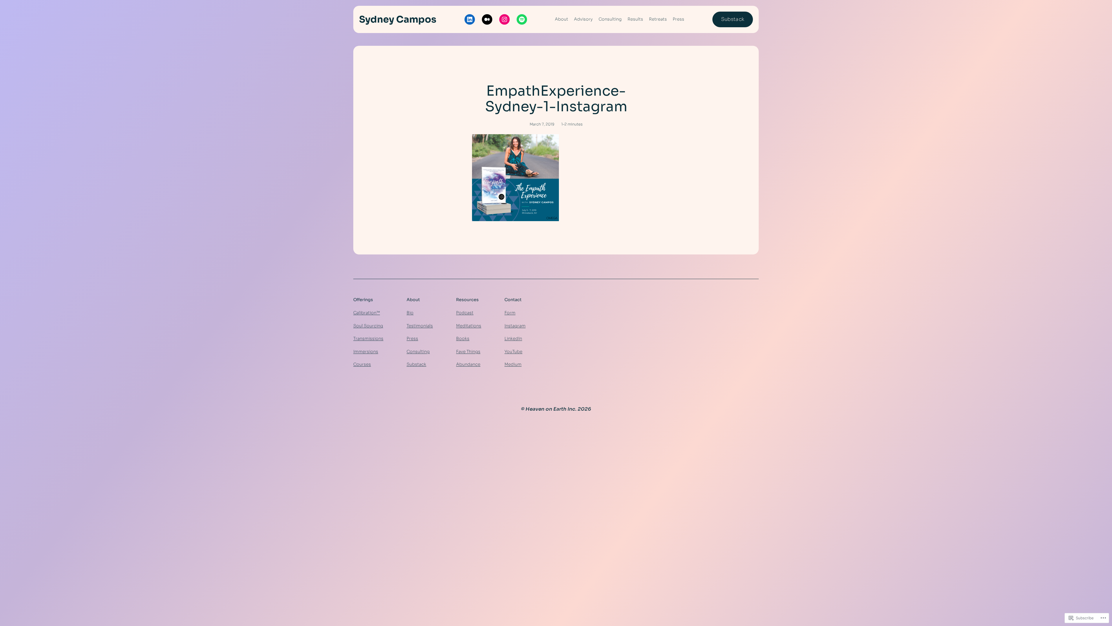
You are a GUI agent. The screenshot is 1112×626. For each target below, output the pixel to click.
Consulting (418, 351)
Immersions (365, 351)
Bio (410, 312)
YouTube (513, 351)
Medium (513, 364)
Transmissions (368, 338)
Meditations (468, 325)
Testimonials (420, 325)
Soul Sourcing (368, 325)
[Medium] (487, 19)
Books (462, 338)
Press (412, 338)
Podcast (464, 312)
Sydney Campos (397, 19)
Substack (732, 19)
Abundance (468, 364)
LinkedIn (513, 338)
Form (509, 312)
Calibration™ (366, 312)
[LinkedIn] (469, 19)
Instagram (515, 325)
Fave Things (468, 351)
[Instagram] (504, 19)
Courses (362, 364)
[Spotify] (522, 19)
